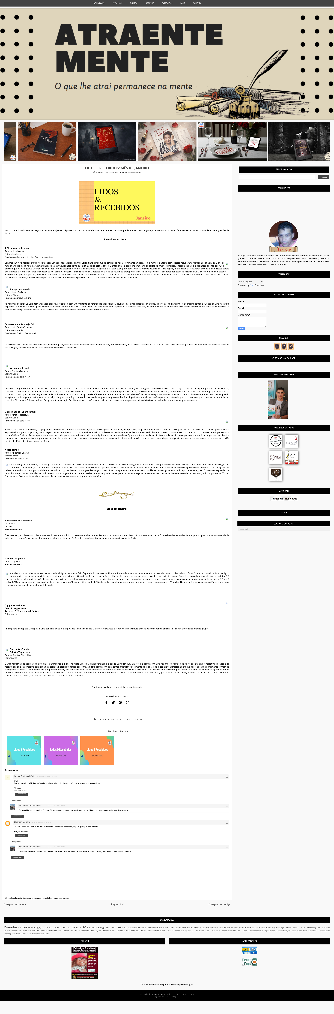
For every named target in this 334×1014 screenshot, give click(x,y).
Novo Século (51, 930)
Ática (38, 934)
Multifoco (151, 930)
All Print (175, 931)
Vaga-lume (265, 927)
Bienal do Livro (252, 927)
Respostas (16, 800)
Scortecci (32, 934)
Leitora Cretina (20, 790)
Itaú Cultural (141, 930)
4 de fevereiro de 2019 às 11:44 (47, 776)
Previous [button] (2, 141)
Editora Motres (323, 927)
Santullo (25, 934)
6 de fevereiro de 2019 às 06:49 (41, 822)
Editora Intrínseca (13, 254)
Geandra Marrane (22, 822)
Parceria (24, 927)
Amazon (181, 931)
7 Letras (204, 927)
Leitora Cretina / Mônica (25, 776)
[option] (43, 141)
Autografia (133, 927)
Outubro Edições (312, 931)
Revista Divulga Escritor (101, 927)
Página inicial (117, 904)
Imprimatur (34, 930)
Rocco (77, 930)
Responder (21, 794)
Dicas (75, 927)
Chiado (49, 927)
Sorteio (234, 927)
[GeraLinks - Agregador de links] (249, 953)
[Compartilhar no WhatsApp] (127, 702)
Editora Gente (242, 931)
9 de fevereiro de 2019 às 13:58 (54, 847)
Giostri (132, 930)
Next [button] (332, 141)
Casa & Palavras (198, 931)
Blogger (189, 984)
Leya (287, 931)
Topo (327, 1010)
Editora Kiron (11, 373)
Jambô (82, 927)
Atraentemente (158, 994)
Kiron (160, 927)
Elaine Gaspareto (173, 997)
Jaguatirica (285, 927)
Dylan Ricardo (11, 523)
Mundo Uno (301, 931)
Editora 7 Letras (12, 295)
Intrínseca (122, 927)
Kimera (43, 930)
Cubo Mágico (95, 930)
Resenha (10, 927)
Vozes (241, 927)
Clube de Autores (211, 931)
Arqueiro (276, 927)
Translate (259, 285)
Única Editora (45, 934)
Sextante (85, 930)
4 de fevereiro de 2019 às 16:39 (54, 806)
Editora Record (10, 930)
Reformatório (69, 930)
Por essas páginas (44, 257)
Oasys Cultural (62, 927)
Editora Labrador (109, 930)
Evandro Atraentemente (112, 172)
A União (168, 931)
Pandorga (7, 934)
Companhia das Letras (219, 927)
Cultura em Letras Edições (176, 927)
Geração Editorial (268, 931)
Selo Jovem (160, 930)
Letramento (280, 931)
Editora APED (231, 931)
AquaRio (188, 931)
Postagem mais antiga (219, 904)
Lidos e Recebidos (133, 719)
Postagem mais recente (15, 904)
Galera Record (296, 927)
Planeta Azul (17, 934)
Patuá (59, 930)
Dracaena (222, 931)
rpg (314, 927)
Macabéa (292, 931)
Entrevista (194, 927)
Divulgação (37, 927)
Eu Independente (255, 931)
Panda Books (325, 931)
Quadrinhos (308, 927)
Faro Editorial (23, 930)
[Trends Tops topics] (249, 965)
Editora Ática (11, 614)
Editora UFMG (123, 930)
